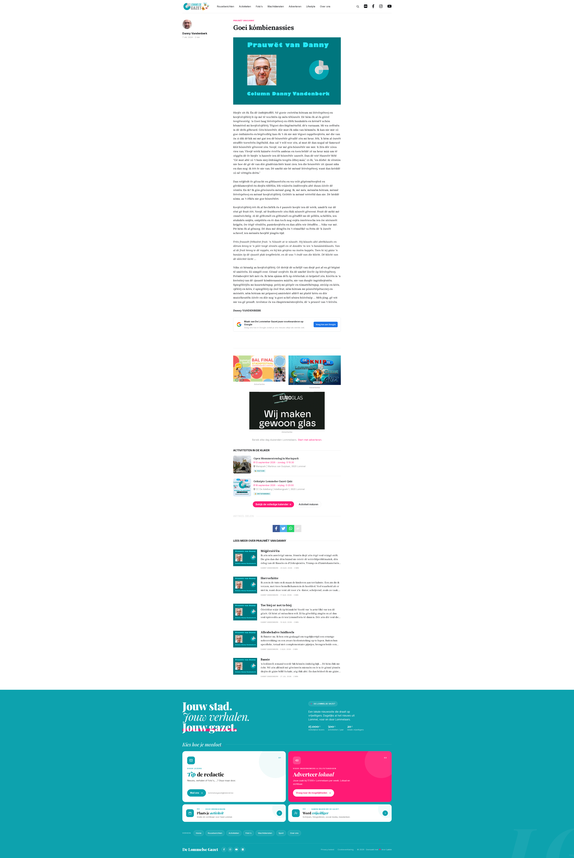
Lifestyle (310, 6)
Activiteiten (245, 6)
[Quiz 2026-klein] (314, 370)
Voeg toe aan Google (326, 324)
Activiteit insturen (308, 504)
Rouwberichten (225, 6)
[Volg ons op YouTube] (389, 6)
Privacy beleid (327, 849)
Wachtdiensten (275, 6)
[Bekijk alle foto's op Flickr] (365, 6)
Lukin (389, 849)
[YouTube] (236, 849)
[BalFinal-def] (259, 368)
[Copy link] (297, 528)
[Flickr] (242, 849)
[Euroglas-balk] (287, 410)
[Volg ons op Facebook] (373, 6)
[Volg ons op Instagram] (381, 6)
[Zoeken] (358, 6)
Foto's (259, 6)
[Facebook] (223, 849)
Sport (281, 833)
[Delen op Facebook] (276, 528)
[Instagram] (230, 849)
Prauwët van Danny (243, 20)
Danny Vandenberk (194, 33)
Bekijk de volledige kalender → (273, 504)
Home (198, 833)
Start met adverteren (309, 439)
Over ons (325, 6)
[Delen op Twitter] (283, 528)
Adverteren (295, 6)
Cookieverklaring (346, 849)
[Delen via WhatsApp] (290, 528)
